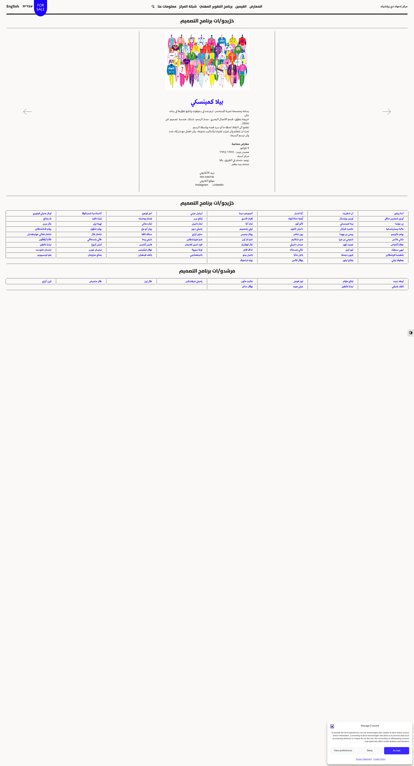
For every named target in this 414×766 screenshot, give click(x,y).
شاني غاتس (398, 239)
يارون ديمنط (347, 255)
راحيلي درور (196, 229)
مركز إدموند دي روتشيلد (394, 6)
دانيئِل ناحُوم (297, 229)
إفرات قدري (247, 218)
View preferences (343, 750)
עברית (28, 6)
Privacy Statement (364, 759)
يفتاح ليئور (348, 260)
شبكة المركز (188, 6)
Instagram (201, 185)
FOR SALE (40, 7)
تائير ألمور (299, 224)
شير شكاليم (297, 239)
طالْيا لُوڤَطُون (45, 239)
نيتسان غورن (95, 250)
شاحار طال (96, 234)
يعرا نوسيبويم (44, 255)
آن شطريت (348, 213)
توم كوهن (298, 281)
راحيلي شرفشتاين (193, 281)
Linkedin (218, 185)
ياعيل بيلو (248, 255)
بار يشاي (47, 218)
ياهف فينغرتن (145, 255)
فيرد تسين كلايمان (193, 244)
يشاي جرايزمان (95, 255)
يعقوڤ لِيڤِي (398, 260)
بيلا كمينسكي (346, 224)
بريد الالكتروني (207, 173)
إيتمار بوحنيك (145, 218)
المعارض (255, 6)
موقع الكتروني (207, 181)
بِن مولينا (399, 224)
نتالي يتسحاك (296, 250)
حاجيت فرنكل (346, 229)
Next (27, 112)
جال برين (47, 224)
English (12, 6)
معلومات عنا (167, 6)
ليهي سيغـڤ (397, 250)
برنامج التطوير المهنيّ (216, 6)
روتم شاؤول (96, 229)
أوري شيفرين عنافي (394, 218)
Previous (386, 112)
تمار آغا (249, 224)
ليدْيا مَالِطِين (45, 244)
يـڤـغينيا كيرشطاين (395, 255)
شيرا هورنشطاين (194, 239)
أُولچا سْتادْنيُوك (295, 218)
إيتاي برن (198, 218)
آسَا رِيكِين (399, 213)
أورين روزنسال (346, 218)
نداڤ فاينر (248, 250)
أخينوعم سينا (246, 213)
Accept (396, 750)
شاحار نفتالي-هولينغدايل (39, 234)
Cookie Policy (379, 759)
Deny (370, 750)
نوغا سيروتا (197, 250)
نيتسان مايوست (43, 250)
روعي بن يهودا (346, 234)
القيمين (241, 6)
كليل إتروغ (96, 244)
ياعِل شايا (298, 255)
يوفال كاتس (297, 260)
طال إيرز (148, 281)
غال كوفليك (247, 244)
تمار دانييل (197, 224)
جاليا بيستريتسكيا (395, 229)
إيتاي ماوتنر (348, 281)
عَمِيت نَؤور (348, 244)
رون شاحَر (298, 234)
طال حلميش (95, 281)
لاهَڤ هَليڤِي (398, 286)
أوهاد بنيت (398, 281)
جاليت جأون (247, 281)
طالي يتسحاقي (94, 239)
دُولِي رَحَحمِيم (246, 229)
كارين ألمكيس (145, 244)
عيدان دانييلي (296, 244)
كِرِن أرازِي (46, 281)
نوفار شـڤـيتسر (145, 250)
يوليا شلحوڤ (246, 260)
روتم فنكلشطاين (43, 229)
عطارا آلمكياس (397, 244)
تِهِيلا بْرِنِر (97, 224)
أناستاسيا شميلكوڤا (92, 213)
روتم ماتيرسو (397, 234)
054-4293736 (207, 177)
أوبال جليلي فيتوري (42, 213)
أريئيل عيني (196, 213)
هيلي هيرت (298, 286)
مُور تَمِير (349, 250)
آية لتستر (298, 213)
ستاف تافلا (147, 234)
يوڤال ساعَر (247, 286)
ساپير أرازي (197, 234)
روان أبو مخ (146, 229)
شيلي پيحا (147, 239)
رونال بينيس (247, 234)
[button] (332, 726)
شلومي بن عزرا (346, 239)
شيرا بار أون (247, 239)
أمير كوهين (147, 213)
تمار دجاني (147, 224)
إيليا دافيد (97, 218)
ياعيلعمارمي (196, 255)
